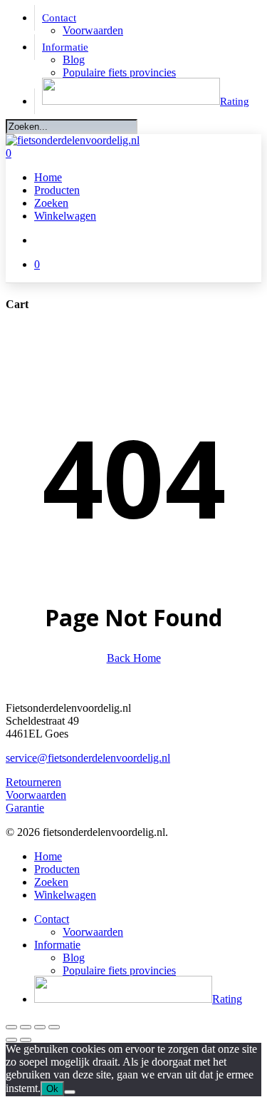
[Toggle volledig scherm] (25, 1027)
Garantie (25, 808)
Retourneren (33, 782)
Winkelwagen (65, 895)
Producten (57, 869)
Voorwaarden (36, 795)
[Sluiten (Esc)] (54, 1027)
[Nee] (69, 1092)
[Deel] (40, 1027)
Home (48, 856)
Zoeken (51, 882)
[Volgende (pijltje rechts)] (25, 1040)
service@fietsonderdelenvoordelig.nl (88, 758)
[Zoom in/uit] (11, 1027)
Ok (52, 1088)
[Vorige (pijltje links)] (11, 1040)
